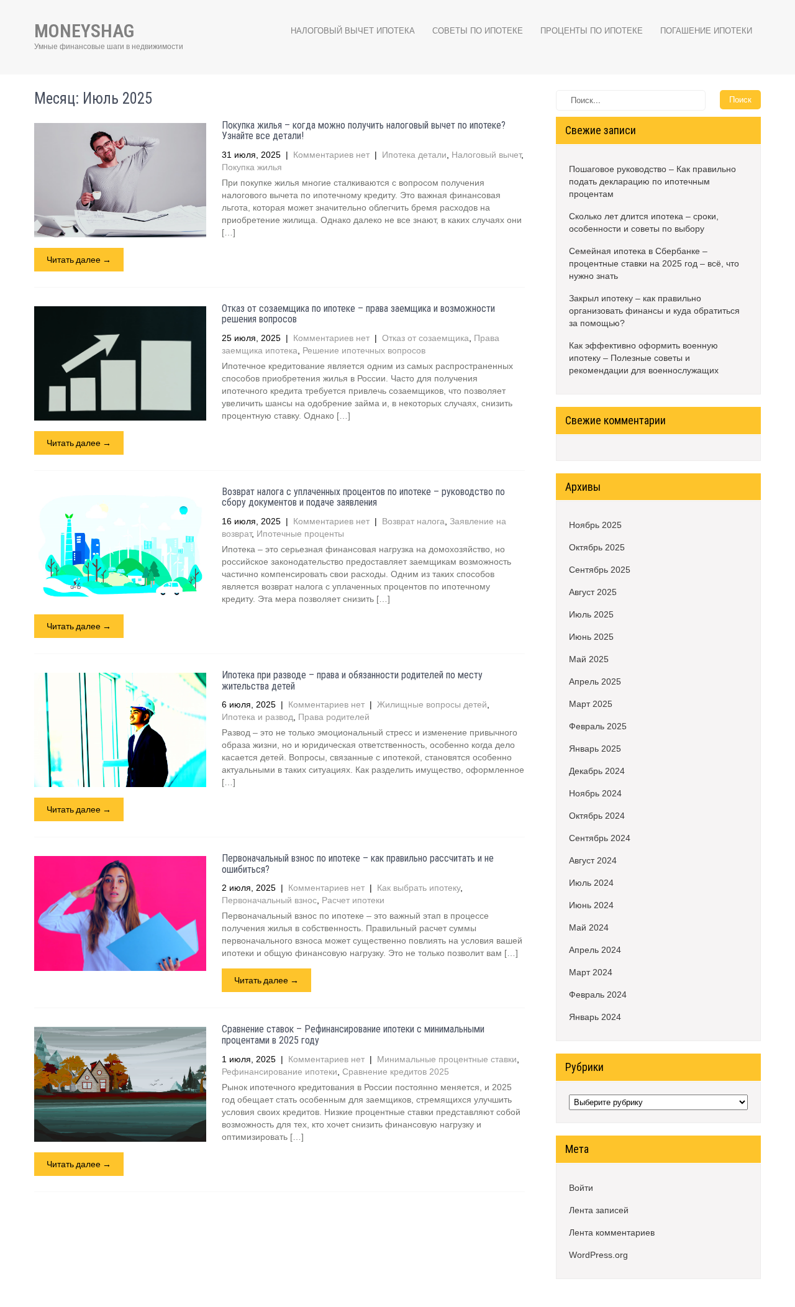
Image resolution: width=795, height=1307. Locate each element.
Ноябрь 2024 (595, 793)
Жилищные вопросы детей (432, 704)
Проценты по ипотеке (591, 30)
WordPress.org (598, 1255)
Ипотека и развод (257, 717)
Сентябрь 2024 (599, 838)
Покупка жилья (252, 167)
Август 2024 (593, 860)
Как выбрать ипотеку (418, 888)
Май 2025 (589, 659)
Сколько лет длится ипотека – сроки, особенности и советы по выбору (644, 222)
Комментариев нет (331, 155)
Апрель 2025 (595, 681)
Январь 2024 (595, 1017)
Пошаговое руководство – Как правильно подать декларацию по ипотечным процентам (652, 181)
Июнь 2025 (591, 637)
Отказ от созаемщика (425, 338)
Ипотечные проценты (300, 534)
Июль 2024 (591, 883)
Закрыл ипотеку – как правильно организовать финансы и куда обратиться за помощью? (654, 310)
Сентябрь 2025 (599, 570)
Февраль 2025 (598, 726)
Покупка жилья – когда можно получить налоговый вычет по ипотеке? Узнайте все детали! (364, 130)
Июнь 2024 (591, 905)
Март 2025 (590, 704)
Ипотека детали (414, 155)
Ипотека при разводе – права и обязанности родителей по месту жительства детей (352, 680)
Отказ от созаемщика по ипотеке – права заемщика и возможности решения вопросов (358, 314)
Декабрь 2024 (597, 771)
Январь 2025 (595, 749)
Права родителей (334, 717)
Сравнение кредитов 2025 (395, 1072)
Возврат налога (413, 521)
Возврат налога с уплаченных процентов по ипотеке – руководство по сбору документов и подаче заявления (363, 497)
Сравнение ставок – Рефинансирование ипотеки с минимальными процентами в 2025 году (353, 1034)
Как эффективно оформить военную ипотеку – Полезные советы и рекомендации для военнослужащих (644, 357)
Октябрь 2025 (597, 547)
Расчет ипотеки (353, 900)
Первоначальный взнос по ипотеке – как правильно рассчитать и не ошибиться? (358, 863)
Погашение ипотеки (706, 30)
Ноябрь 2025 (595, 525)
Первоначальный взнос (269, 900)
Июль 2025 (591, 614)
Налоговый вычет (486, 155)
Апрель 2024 (595, 950)
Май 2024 (589, 927)
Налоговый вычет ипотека (353, 30)
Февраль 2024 (598, 995)
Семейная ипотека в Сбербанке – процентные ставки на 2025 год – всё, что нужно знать (654, 263)
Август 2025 (593, 592)
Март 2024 (590, 972)
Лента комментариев (612, 1232)
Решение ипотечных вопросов (363, 350)
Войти (581, 1188)
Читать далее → (79, 259)
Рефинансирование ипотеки (279, 1072)
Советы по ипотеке (477, 30)
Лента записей (599, 1210)
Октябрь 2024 (597, 816)
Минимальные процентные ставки (447, 1059)
